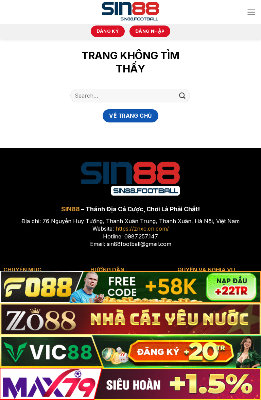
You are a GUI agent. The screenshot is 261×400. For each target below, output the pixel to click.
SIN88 (70, 209)
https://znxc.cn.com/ (142, 228)
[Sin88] (130, 12)
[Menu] (251, 12)
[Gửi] (182, 95)
